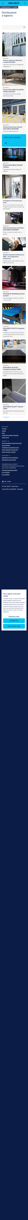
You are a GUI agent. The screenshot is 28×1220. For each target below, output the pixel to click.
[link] (7, 7)
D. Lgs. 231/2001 (6, 472)
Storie (3, 433)
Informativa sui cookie (11, 610)
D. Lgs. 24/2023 (5, 474)
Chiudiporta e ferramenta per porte (10, 447)
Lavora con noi (5, 437)
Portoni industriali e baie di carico (10, 450)
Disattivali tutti (14, 620)
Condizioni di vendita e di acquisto (10, 435)
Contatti (4, 431)
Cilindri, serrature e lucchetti (9, 452)
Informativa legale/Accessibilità (9, 470)
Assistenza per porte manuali (9, 460)
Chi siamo (4, 428)
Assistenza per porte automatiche (10, 457)
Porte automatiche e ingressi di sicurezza (12, 443)
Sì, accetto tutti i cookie (14, 626)
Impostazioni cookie (14, 616)
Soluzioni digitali (6, 445)
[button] (15, 7)
